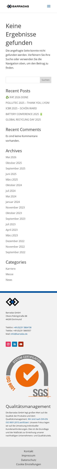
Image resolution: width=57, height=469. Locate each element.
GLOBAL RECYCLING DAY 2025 (23, 119)
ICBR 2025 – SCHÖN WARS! (21, 108)
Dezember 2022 (15, 241)
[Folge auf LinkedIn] (14, 344)
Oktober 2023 (14, 213)
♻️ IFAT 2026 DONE (17, 97)
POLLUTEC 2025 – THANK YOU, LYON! (28, 103)
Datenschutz (28, 460)
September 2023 (15, 218)
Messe (9, 274)
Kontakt (28, 451)
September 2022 (15, 252)
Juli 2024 (11, 191)
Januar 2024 (13, 202)
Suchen (46, 79)
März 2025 (12, 179)
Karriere (11, 268)
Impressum (28, 455)
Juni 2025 (11, 174)
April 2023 (12, 230)
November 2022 (15, 246)
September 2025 (15, 168)
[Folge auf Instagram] (8, 344)
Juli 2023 (11, 224)
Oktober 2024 (14, 185)
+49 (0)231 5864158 (22, 327)
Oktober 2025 (14, 163)
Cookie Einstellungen (28, 464)
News (9, 280)
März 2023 (12, 235)
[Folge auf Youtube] (20, 344)
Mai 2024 (11, 196)
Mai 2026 (11, 157)
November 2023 (15, 207)
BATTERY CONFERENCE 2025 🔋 (24, 114)
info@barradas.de (19, 333)
